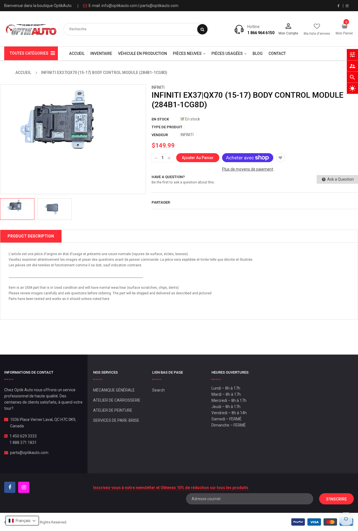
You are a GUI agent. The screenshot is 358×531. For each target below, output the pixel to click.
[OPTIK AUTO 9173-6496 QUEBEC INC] (322, 522)
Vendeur (160, 135)
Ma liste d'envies (317, 34)
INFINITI (158, 87)
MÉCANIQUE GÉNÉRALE (114, 390)
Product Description (31, 236)
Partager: (161, 202)
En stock (160, 119)
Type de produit (167, 127)
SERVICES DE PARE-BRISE (116, 420)
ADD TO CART (259, 516)
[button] (22, 520)
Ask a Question (340, 179)
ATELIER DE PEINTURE (112, 410)
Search (158, 390)
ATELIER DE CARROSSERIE (116, 400)
